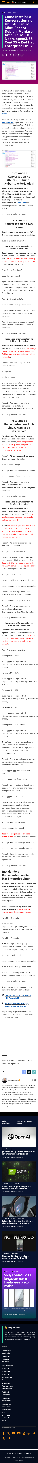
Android (6, 1253)
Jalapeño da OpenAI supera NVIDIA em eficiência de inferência (18, 1152)
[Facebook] (32, 1080)
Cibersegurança (9, 1218)
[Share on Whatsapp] (14, 55)
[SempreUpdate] (19, 2)
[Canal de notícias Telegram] (9, 1438)
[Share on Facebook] (6, 55)
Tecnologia (8, 1183)
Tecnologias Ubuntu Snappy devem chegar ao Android (16, 1004)
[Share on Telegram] (18, 55)
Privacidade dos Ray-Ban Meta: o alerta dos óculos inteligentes (17, 1222)
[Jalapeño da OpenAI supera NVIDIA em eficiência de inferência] (19, 1137)
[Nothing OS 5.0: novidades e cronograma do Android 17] (19, 1241)
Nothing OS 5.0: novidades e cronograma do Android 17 (15, 1257)
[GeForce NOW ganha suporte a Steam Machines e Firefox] (19, 1171)
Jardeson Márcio (13, 50)
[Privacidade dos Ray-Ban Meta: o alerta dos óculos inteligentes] (19, 1206)
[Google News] (19, 1433)
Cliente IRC (13, 1061)
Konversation (8, 122)
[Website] (30, 1080)
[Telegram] (34, 1433)
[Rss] (4, 1438)
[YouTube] (13, 1433)
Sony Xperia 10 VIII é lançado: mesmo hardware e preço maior (17, 1280)
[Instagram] (35, 1080)
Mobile (8, 1271)
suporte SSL (15, 1064)
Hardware (16, 1149)
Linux (4, 114)
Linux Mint (21, 203)
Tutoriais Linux (10, 12)
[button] (4, 2)
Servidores (6, 1064)
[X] (8, 1433)
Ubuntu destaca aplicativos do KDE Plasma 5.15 (18, 996)
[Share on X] (10, 55)
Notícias (16, 1271)
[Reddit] (29, 1433)
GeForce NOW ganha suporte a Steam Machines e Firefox (16, 1187)
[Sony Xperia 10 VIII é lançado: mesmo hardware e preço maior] (19, 1298)
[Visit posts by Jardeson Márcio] (4, 1080)
